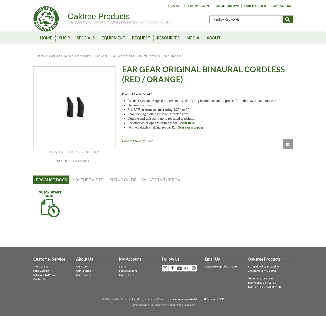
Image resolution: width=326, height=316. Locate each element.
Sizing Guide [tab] (123, 179)
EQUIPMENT (113, 37)
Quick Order (255, 6)
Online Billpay (228, 6)
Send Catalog (41, 270)
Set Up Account (197, 6)
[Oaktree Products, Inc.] (46, 18)
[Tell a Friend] (288, 144)
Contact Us (280, 6)
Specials (86, 37)
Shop (64, 37)
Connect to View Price (137, 141)
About (213, 37)
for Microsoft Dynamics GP (198, 299)
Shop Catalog (40, 266)
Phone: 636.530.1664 (260, 278)
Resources (168, 37)
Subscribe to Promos (45, 275)
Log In (122, 266)
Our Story (82, 266)
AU (186, 268)
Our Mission (83, 270)
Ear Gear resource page (187, 127)
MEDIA (193, 37)
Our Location (84, 275)
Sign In (173, 6)
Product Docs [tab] (51, 179)
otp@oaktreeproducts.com (221, 266)
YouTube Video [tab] (88, 179)
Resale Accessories (77, 56)
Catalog (54, 56)
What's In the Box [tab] (161, 179)
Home (46, 37)
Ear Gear (101, 56)
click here (187, 123)
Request (141, 37)
